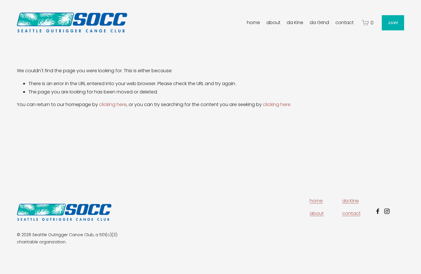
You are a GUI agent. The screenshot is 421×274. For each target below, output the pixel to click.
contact (344, 22)
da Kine (295, 22)
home (253, 22)
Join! (393, 23)
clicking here (113, 104)
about (273, 22)
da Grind (319, 22)
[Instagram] (387, 211)
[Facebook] (378, 211)
